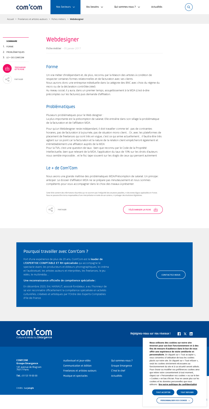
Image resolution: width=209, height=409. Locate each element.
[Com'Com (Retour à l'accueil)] (29, 7)
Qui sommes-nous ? (125, 7)
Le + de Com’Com (15, 57)
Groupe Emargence (121, 366)
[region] (104, 19)
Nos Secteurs (63, 7)
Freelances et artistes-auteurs (32, 19)
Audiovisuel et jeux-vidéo (77, 361)
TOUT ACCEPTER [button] (163, 392)
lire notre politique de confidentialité (178, 384)
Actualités (156, 7)
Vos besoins (92, 7)
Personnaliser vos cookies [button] (174, 400)
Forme (9, 46)
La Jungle (29, 388)
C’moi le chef (118, 371)
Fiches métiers (59, 19)
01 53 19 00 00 (29, 375)
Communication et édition (77, 366)
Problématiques (15, 52)
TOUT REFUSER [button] (187, 392)
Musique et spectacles (75, 376)
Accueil (10, 19)
